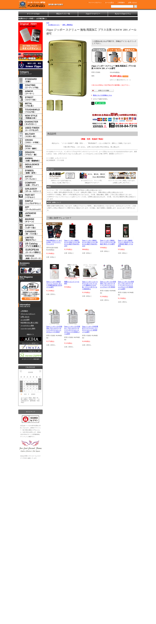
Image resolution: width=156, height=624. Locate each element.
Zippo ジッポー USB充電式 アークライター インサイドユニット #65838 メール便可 (90, 329)
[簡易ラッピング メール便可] (72, 278)
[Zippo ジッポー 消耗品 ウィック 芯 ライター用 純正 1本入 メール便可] (108, 237)
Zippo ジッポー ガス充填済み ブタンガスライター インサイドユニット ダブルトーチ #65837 (54, 329)
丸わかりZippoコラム (123, 14)
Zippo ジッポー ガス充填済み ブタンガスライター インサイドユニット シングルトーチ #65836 (108, 284)
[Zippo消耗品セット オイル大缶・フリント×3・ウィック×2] (54, 237)
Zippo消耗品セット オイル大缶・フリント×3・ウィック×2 (54, 242)
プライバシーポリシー (28, 314)
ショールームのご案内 (28, 328)
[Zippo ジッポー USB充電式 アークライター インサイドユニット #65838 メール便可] (90, 323)
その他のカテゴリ (54, 25)
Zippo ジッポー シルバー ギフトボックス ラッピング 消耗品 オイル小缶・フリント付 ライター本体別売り (90, 285)
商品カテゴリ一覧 (63, 14)
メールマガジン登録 (27, 325)
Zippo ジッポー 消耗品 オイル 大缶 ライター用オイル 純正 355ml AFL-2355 (72, 243)
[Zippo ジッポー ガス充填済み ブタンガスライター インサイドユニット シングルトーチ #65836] (107, 278)
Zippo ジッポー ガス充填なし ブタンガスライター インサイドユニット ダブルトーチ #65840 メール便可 (72, 330)
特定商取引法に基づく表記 (29, 322)
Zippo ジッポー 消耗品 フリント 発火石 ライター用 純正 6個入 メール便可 (125, 243)
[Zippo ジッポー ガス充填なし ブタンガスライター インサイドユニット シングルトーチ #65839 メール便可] (125, 278)
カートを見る (109, 2)
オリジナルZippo (33, 14)
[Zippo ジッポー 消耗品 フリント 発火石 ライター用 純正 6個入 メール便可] (126, 237)
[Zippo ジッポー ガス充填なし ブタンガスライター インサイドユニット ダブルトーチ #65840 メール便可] (72, 323)
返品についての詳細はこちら (102, 95)
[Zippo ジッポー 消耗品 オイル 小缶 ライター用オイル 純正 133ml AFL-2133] (90, 237)
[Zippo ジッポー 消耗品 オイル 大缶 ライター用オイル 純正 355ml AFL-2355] (72, 237)
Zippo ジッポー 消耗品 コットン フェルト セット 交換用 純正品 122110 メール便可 (54, 284)
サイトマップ (30, 412)
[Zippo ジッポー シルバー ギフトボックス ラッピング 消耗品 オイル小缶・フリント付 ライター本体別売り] (90, 278)
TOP (47, 23)
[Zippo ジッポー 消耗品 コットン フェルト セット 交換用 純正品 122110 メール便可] (54, 278)
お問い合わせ (132, 2)
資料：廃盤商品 (67, 25)
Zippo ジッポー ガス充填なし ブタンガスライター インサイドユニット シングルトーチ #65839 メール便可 (126, 285)
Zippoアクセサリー (93, 14)
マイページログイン (95, 2)
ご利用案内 (121, 2)
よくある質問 (25, 320)
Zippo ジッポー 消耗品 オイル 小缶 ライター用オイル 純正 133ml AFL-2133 (90, 243)
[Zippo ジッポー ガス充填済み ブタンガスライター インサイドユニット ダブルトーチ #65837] (54, 323)
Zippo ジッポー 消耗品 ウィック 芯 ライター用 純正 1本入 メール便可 (107, 242)
